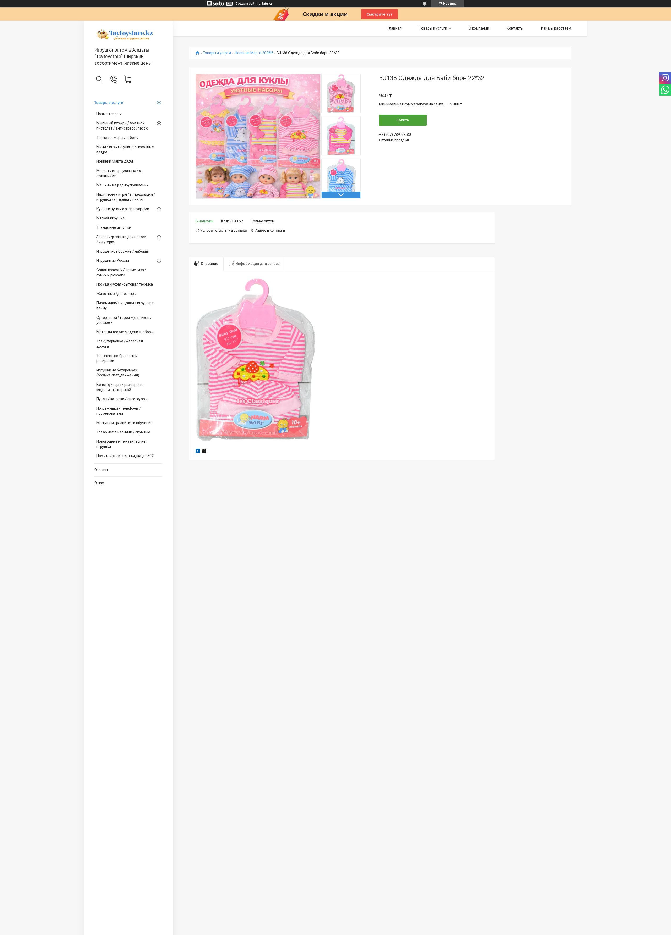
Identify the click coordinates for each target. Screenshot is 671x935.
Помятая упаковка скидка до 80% (125, 456)
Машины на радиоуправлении (122, 185)
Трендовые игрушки (113, 227)
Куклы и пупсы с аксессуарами (122, 209)
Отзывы (101, 470)
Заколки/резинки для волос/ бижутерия (121, 239)
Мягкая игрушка (110, 218)
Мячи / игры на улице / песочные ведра (125, 149)
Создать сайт (246, 3)
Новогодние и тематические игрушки (120, 444)
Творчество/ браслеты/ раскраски (117, 358)
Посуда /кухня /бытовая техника (124, 284)
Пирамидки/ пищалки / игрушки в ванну (125, 305)
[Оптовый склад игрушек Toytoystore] (128, 34)
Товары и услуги (108, 103)
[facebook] (198, 451)
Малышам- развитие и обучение (124, 423)
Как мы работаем (556, 28)
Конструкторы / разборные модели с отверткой (119, 387)
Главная (395, 28)
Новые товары (108, 114)
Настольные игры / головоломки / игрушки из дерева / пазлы (125, 197)
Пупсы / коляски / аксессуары (122, 399)
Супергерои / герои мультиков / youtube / (124, 320)
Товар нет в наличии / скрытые (123, 432)
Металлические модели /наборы (125, 332)
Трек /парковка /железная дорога (119, 343)
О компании (479, 28)
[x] (204, 451)
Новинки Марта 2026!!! (115, 161)
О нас (99, 483)
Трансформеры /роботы (117, 138)
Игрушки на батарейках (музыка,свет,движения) (117, 372)
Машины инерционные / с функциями (118, 173)
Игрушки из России (112, 260)
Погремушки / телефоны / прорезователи (118, 411)
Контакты (515, 28)
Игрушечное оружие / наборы (122, 251)
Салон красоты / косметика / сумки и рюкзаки (121, 272)
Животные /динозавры (116, 294)
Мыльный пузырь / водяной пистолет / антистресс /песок (122, 125)
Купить (403, 120)
